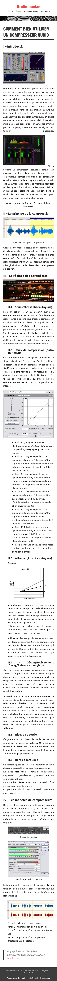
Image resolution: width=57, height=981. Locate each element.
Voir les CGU (13, 958)
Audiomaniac (28, 6)
